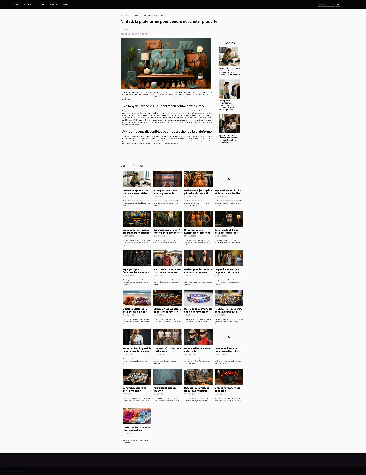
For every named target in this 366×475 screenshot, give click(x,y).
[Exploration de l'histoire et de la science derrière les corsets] (229, 179)
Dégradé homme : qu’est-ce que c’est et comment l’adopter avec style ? (228, 272)
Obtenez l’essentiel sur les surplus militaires (196, 389)
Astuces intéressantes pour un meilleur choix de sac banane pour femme (229, 351)
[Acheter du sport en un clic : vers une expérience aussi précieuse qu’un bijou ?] (229, 56)
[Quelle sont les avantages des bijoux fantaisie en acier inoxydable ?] (198, 298)
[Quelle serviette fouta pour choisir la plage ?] (137, 298)
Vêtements (53, 5)
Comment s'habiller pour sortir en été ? (167, 350)
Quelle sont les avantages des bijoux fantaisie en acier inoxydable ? (198, 311)
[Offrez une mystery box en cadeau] (229, 377)
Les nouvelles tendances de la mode (197, 350)
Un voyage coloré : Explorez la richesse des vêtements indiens (197, 232)
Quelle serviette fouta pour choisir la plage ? (135, 310)
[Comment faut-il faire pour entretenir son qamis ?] (229, 219)
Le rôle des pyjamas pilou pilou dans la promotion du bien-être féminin (198, 193)
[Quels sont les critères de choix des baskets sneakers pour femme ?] (137, 416)
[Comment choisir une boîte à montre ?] (137, 377)
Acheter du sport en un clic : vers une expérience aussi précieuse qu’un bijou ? (229, 71)
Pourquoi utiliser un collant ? (164, 389)
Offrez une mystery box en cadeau (227, 389)
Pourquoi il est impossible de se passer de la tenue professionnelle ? (137, 351)
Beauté (16, 5)
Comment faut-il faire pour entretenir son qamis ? (226, 232)
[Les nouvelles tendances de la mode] (198, 337)
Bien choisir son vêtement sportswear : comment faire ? (167, 272)
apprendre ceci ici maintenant (176, 113)
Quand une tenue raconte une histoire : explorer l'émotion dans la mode (228, 138)
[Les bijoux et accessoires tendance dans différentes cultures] (137, 219)
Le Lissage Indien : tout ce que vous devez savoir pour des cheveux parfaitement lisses (198, 273)
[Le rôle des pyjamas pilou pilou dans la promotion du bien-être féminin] (198, 179)
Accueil (123, 15)
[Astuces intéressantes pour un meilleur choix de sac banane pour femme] (229, 337)
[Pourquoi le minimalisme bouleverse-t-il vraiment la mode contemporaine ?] (229, 89)
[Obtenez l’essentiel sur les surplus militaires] (198, 377)
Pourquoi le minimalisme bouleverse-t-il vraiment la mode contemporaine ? (227, 105)
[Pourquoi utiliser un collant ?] (167, 377)
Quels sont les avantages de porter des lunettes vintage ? (167, 311)
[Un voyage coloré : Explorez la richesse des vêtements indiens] (198, 219)
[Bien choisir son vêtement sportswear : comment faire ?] (167, 258)
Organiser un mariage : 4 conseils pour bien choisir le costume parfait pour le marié (167, 234)
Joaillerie (40, 5)
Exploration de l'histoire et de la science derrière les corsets (228, 193)
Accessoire (28, 5)
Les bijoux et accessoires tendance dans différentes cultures (137, 232)
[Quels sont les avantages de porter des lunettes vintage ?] (167, 298)
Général (65, 5)
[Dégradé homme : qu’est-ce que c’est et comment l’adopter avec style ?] (229, 258)
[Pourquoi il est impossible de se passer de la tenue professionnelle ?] (137, 337)
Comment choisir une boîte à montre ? (134, 389)
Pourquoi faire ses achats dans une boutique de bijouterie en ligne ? (228, 311)
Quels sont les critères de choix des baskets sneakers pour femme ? (136, 430)
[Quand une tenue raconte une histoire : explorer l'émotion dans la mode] (229, 124)
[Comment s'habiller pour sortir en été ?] (167, 337)
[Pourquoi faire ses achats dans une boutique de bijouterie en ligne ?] (229, 298)
